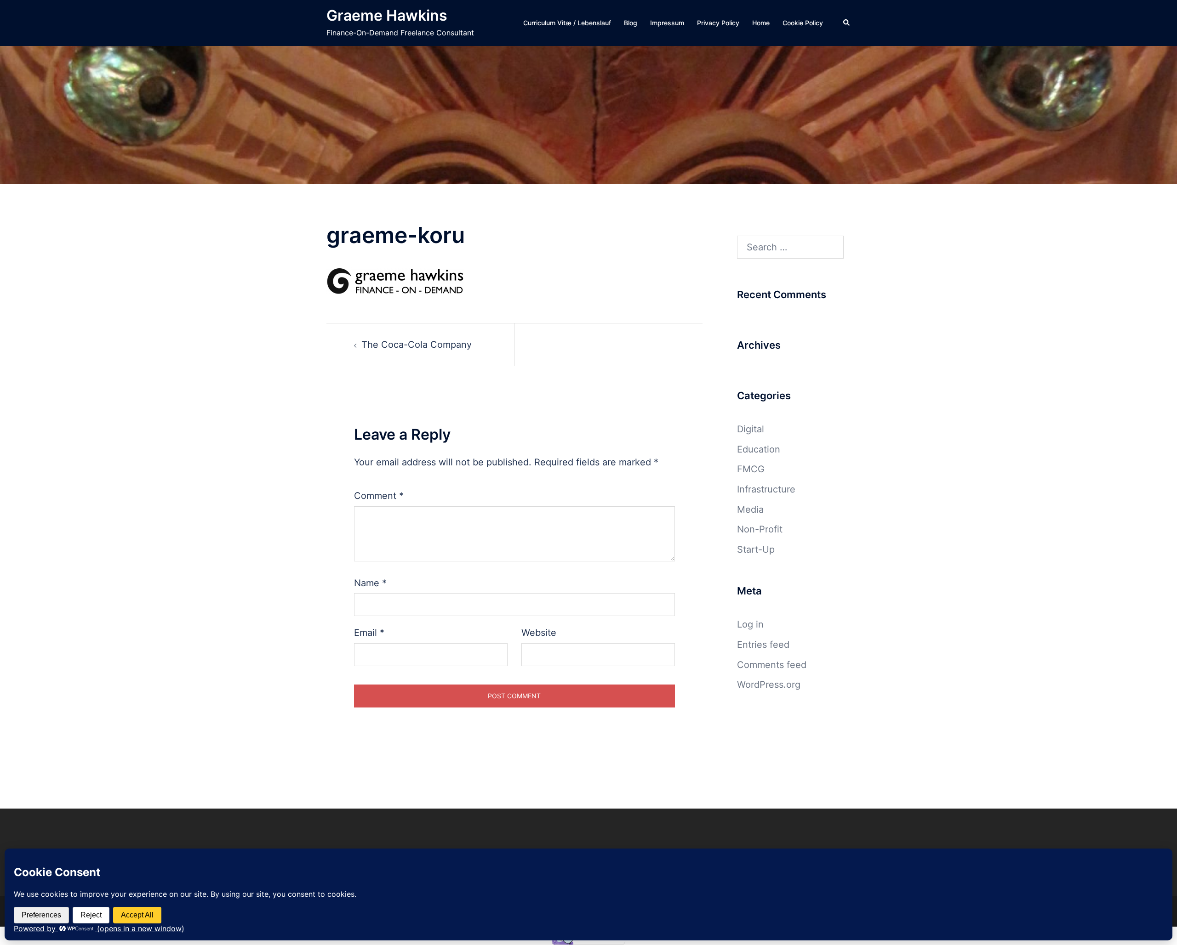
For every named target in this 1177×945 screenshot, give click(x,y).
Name (370, 583)
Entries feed (763, 644)
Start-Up (756, 549)
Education (758, 449)
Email (369, 632)
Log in (750, 624)
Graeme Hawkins (386, 15)
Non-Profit (760, 529)
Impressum (667, 23)
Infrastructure (766, 489)
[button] (847, 23)
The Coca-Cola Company (416, 344)
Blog (630, 23)
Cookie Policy (803, 23)
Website (538, 632)
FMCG (751, 469)
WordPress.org (768, 684)
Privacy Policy (718, 23)
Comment (379, 495)
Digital (750, 429)
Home (761, 23)
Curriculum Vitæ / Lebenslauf (567, 23)
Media (750, 509)
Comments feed (771, 664)
